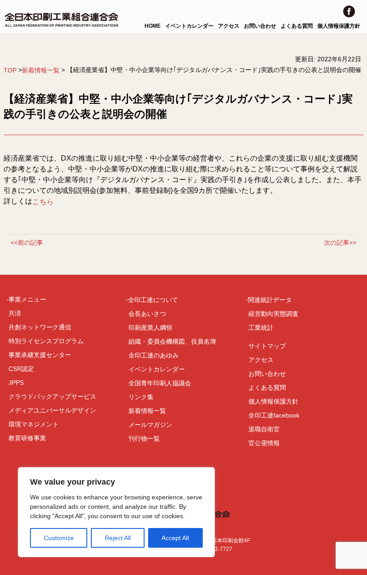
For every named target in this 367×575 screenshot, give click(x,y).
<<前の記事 (27, 243)
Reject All (118, 537)
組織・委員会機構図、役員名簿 (172, 341)
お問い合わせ (260, 26)
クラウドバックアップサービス (52, 396)
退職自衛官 (264, 429)
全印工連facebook (273, 415)
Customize (59, 537)
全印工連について (153, 299)
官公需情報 (264, 443)
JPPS (16, 382)
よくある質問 (297, 26)
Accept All (175, 537)
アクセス (228, 26)
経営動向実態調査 (273, 313)
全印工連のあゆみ (153, 355)
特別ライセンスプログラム (46, 341)
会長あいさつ (147, 313)
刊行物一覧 (144, 438)
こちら (43, 201)
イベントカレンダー (189, 26)
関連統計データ (270, 299)
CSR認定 (21, 368)
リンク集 (141, 396)
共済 (15, 313)
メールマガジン (150, 424)
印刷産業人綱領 (150, 327)
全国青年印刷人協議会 (159, 383)
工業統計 (260, 327)
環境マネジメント (34, 424)
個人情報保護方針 (338, 26)
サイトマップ (267, 345)
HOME (153, 26)
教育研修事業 (27, 438)
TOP (10, 70)
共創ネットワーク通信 (40, 327)
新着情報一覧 (41, 70)
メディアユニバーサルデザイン (52, 410)
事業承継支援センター (40, 354)
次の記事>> (340, 243)
